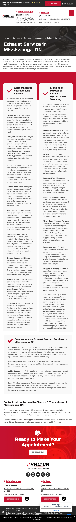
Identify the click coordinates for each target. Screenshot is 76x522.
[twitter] (43, 474)
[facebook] (28, 474)
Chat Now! (56, 510)
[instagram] (33, 474)
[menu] (71, 13)
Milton (45, 12)
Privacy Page (37, 519)
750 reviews (7, 5)
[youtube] (38, 474)
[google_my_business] (27, 499)
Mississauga (25, 11)
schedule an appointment (28, 420)
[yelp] (48, 474)
